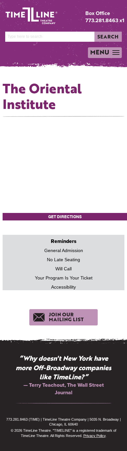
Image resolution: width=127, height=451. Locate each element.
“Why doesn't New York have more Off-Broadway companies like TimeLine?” (63, 367)
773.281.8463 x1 (104, 20)
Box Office (97, 13)
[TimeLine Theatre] (26, 13)
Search (108, 36)
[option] (63, 374)
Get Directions (65, 216)
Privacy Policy (94, 436)
